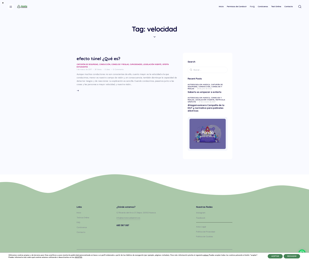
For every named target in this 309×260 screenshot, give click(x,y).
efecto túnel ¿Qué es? (98, 58)
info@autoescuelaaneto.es (128, 218)
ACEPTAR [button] (275, 256)
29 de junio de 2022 (204, 89)
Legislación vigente (152, 64)
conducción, (205, 87)
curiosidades (136, 64)
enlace (206, 255)
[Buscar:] (208, 69)
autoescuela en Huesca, (199, 84)
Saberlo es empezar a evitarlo (204, 92)
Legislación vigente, (205, 100)
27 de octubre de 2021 (207, 102)
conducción (104, 64)
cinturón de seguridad (87, 64)
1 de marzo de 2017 (84, 69)
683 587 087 (122, 225)
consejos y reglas (120, 64)
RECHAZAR (291, 256)
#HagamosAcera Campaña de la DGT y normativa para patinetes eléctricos (206, 108)
